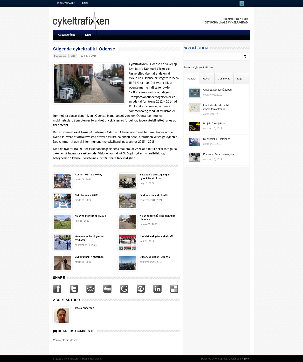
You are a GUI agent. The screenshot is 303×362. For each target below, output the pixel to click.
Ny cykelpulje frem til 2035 (90, 215)
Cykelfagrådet (66, 3)
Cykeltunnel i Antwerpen (89, 257)
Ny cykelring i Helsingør (216, 139)
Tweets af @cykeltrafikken (198, 67)
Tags (239, 78)
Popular (191, 78)
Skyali (246, 358)
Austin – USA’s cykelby (88, 174)
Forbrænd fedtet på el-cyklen (219, 154)
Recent (207, 78)
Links (85, 3)
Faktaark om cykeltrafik (154, 195)
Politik (72, 56)
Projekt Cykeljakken (214, 123)
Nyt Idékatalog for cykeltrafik (157, 236)
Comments (224, 78)
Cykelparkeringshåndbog (217, 89)
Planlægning (60, 56)
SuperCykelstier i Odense (155, 257)
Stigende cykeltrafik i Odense (84, 49)
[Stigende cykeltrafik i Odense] (89, 103)
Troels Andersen (84, 308)
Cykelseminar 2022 (86, 195)
